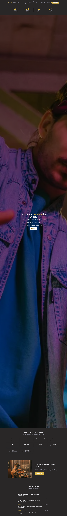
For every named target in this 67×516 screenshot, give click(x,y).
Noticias (41, 2)
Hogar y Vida (26, 3)
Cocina (14, 2)
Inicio (11, 2)
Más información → (39, 473)
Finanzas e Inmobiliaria (22, 3)
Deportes (18, 2)
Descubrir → (33, 228)
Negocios (37, 2)
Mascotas (30, 2)
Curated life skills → (55, 2)
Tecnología (48, 2)
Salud (44, 2)
